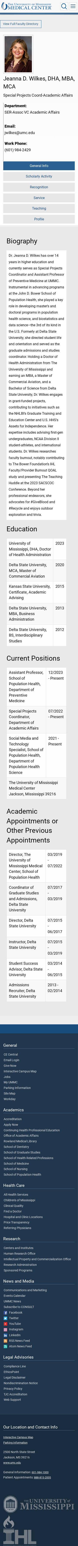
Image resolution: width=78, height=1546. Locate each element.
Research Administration (20, 1265)
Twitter (13, 1318)
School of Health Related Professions (28, 1158)
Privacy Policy (13, 1389)
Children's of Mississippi (19, 1200)
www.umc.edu (12, 1462)
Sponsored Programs (18, 1270)
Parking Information (17, 1088)
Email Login (11, 1060)
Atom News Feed (19, 1346)
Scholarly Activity (39, 176)
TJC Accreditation (15, 1394)
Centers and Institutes (18, 1248)
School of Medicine (16, 1164)
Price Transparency (16, 1222)
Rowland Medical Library (20, 1141)
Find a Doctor (13, 1211)
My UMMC (11, 1082)
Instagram (15, 1329)
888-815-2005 (42, 1477)
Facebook (14, 1312)
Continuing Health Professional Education (32, 1130)
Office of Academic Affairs (21, 1136)
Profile (39, 219)
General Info (39, 166)
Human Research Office (19, 1253)
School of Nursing (16, 1169)
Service (39, 198)
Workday (10, 1099)
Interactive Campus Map (20, 1071)
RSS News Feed (18, 1341)
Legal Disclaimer (15, 1377)
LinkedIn (14, 1335)
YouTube (14, 1324)
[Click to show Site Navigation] (73, 6)
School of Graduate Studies (22, 1152)
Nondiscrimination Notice (21, 1383)
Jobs (7, 1077)
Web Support (12, 1400)
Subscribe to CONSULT (19, 1307)
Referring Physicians (17, 1228)
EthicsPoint (11, 1372)
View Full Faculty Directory (20, 24)
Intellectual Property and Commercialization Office (37, 1259)
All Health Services (16, 1195)
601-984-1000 (40, 1472)
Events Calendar (15, 1296)
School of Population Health (22, 1175)
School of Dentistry (16, 1147)
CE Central (11, 1054)
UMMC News (12, 1301)
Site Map (9, 1093)
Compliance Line (15, 1366)
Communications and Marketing (25, 1290)
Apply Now (11, 1125)
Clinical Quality (13, 1206)
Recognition (39, 187)
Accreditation (13, 1119)
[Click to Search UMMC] (64, 6)
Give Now (10, 1066)
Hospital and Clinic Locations (23, 1217)
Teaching (39, 208)
